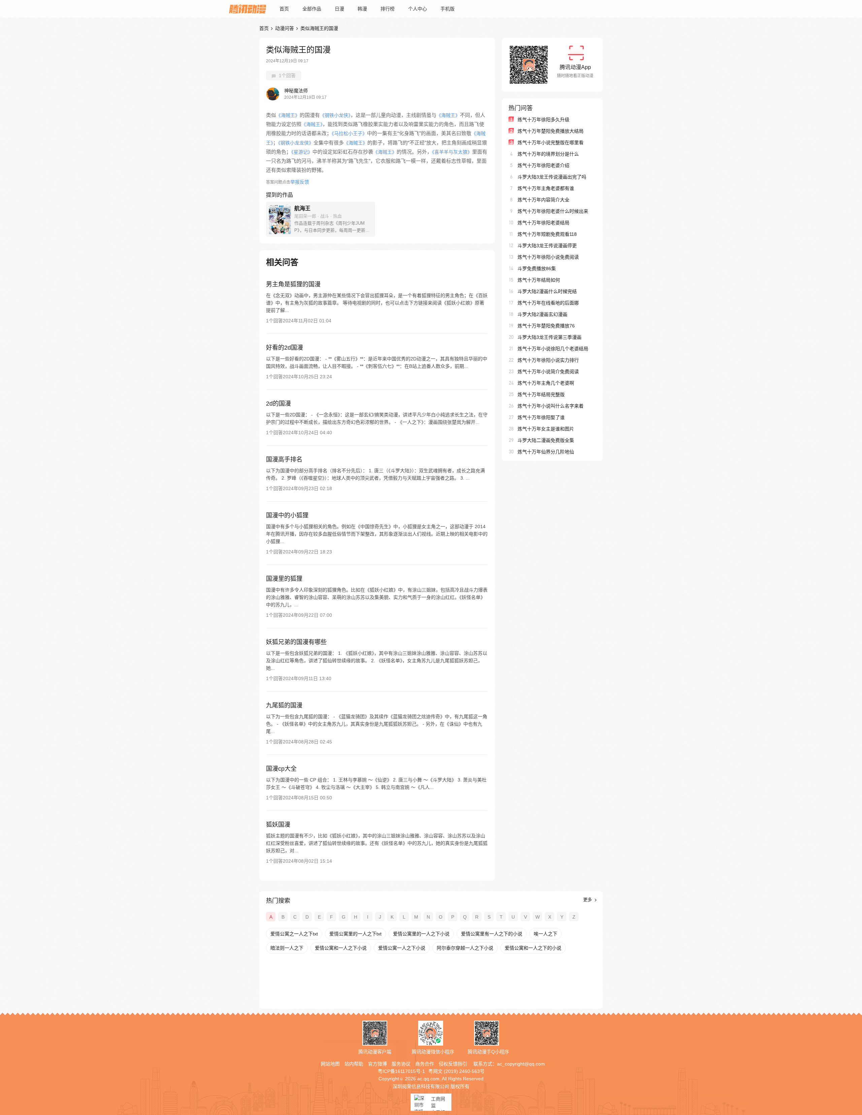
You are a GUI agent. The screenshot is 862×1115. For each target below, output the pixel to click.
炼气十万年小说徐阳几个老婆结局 (553, 348)
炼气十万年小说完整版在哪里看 (551, 142)
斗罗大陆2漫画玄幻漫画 (542, 314)
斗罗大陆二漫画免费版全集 (546, 440)
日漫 (339, 8)
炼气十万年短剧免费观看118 (547, 234)
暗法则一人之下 (286, 948)
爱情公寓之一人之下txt (294, 933)
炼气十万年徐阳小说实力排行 (548, 360)
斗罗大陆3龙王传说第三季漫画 (550, 337)
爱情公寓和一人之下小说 (341, 948)
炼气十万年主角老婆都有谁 (546, 188)
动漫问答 (284, 28)
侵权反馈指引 (453, 1063)
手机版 (447, 8)
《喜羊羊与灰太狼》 (452, 152)
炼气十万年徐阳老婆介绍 (543, 165)
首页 (284, 8)
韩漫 (362, 8)
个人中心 (417, 8)
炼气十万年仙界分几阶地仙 (546, 451)
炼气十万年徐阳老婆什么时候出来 (553, 211)
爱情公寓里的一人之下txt (355, 933)
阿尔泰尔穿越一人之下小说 (465, 948)
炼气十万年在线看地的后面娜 (548, 303)
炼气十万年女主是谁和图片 (546, 429)
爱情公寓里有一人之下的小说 (491, 933)
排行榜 (387, 8)
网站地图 (330, 1063)
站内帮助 (353, 1063)
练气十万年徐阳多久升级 (543, 119)
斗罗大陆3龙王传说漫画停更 (547, 245)
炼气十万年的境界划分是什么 (548, 154)
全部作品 (311, 8)
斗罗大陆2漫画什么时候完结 (547, 291)
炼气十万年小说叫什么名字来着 (551, 406)
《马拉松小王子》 (349, 133)
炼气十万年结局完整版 (541, 394)
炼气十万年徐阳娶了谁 (541, 417)
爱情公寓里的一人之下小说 (421, 933)
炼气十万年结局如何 (539, 280)
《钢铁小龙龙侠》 (295, 143)
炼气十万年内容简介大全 (543, 199)
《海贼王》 (288, 115)
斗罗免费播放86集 (537, 268)
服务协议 (401, 1063)
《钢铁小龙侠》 (335, 115)
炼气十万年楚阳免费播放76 (546, 325)
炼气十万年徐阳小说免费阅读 (548, 257)
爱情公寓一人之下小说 (401, 948)
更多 (588, 899)
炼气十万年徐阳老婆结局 (543, 222)
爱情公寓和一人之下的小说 (533, 948)
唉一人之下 (545, 933)
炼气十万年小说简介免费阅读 (548, 371)
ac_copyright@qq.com (521, 1063)
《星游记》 (301, 152)
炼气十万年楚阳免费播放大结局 (551, 131)
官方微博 (377, 1063)
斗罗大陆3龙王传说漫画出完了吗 (552, 177)
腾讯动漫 (247, 9)
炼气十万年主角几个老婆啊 (546, 383)
